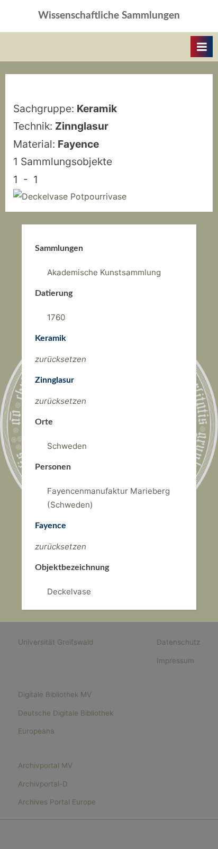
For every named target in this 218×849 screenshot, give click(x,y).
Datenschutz (178, 642)
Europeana (36, 731)
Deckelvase (69, 591)
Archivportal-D (43, 784)
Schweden (67, 446)
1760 (56, 317)
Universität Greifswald (55, 642)
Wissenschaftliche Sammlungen (109, 16)
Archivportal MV (45, 765)
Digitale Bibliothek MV (55, 694)
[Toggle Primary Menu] (201, 46)
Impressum (175, 660)
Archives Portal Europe (57, 802)
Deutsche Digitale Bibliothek (65, 713)
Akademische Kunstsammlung (104, 272)
